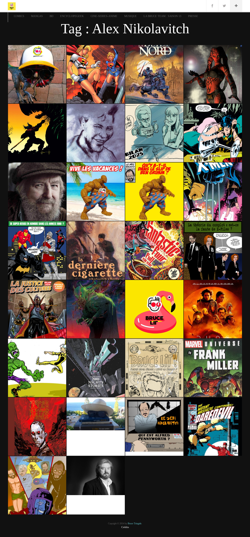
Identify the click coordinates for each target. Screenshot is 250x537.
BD (51, 16)
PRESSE (193, 16)
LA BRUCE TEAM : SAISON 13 (162, 16)
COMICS (19, 16)
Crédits (125, 527)
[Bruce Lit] (12, 5)
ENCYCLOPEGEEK (72, 16)
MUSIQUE (130, 16)
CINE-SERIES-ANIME (104, 16)
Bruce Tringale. (135, 523)
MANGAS (37, 16)
